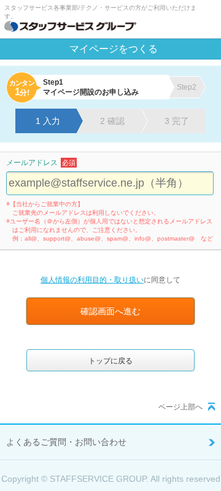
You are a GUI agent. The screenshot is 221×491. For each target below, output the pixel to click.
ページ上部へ (180, 407)
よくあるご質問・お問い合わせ (66, 442)
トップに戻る (110, 361)
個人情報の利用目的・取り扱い (92, 280)
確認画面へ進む (110, 311)
